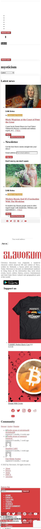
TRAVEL (8, 22)
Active (10, 426)
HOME (8, 16)
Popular (16, 426)
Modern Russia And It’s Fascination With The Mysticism (22, 200)
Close (3, 489)
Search (26, 491)
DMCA (8, 475)
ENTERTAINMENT (12, 26)
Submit (4, 43)
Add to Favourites (17, 137)
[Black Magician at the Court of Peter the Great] (22, 96)
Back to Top (5, 487)
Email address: (10, 153)
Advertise (8, 477)
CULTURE (9, 20)
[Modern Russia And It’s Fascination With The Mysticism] (22, 176)
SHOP (7, 29)
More (18, 131)
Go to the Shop (6, 521)
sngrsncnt (8, 438)
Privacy (8, 471)
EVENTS (8, 18)
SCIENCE (9, 24)
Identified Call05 (11, 449)
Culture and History (14, 115)
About (7, 468)
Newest (3, 426)
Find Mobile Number (13, 459)
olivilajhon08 (10, 432)
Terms (7, 473)
